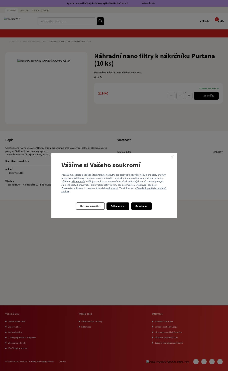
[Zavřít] (172, 157)
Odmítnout (141, 206)
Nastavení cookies (146, 184)
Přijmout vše (78, 181)
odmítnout (112, 188)
